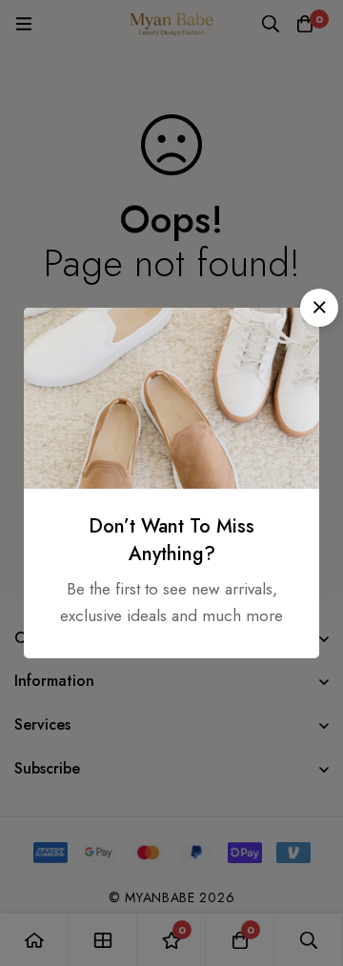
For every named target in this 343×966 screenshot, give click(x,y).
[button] (319, 308)
